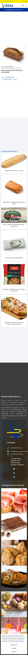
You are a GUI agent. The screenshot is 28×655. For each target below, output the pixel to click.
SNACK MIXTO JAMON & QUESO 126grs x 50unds (14, 203)
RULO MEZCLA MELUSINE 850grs (14, 258)
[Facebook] (26, 1)
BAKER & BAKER (9, 66)
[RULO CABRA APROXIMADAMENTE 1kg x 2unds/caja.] (14, 215)
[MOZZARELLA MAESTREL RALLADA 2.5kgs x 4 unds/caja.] (14, 274)
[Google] (14, 477)
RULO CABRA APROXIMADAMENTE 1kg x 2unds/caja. (14, 225)
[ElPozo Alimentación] (14, 501)
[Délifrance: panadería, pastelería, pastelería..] (14, 604)
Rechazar (14, 648)
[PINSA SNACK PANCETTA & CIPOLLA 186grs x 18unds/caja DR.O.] (14, 308)
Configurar (14, 651)
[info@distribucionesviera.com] (9, 452)
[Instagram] (23, 1)
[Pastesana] (14, 527)
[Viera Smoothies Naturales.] (14, 630)
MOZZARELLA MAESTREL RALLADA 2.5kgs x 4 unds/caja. (14, 290)
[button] (22, 5)
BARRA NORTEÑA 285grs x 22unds (14, 170)
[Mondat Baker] (14, 553)
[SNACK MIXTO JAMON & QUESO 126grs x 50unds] (14, 187)
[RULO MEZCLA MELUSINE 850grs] (14, 243)
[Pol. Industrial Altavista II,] (9, 454)
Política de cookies (19, 641)
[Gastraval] (14, 578)
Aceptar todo (14, 644)
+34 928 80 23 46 (16, 448)
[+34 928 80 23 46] (9, 448)
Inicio (2, 66)
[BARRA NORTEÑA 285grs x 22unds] (14, 161)
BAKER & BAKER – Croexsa (10, 79)
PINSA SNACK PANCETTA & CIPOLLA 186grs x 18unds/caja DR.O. (14, 323)
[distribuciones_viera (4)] (7, 5)
